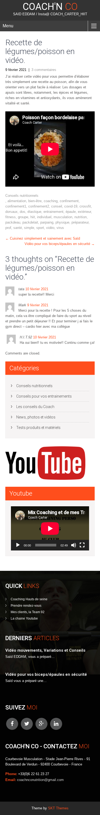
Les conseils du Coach (35, 407)
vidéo (50, 228)
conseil (56, 206)
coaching (51, 201)
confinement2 (38, 206)
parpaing (46, 222)
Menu (8, 26)
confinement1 (15, 206)
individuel (44, 217)
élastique (34, 212)
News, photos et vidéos (35, 417)
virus (60, 228)
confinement (69, 201)
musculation (63, 217)
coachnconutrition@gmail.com (40, 780)
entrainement (53, 212)
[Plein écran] (82, 545)
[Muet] (73, 545)
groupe (23, 217)
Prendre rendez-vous (26, 606)
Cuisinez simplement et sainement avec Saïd (42, 238)
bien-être (35, 201)
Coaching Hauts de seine (29, 599)
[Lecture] (18, 545)
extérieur (84, 212)
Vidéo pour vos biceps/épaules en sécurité (60, 244)
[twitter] (27, 724)
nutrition (80, 217)
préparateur (80, 222)
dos (22, 212)
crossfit (85, 206)
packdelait (30, 222)
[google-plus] (41, 724)
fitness (10, 217)
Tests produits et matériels (38, 427)
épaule (71, 212)
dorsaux (11, 212)
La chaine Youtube (24, 618)
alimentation (16, 201)
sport (40, 228)
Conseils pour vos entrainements (44, 396)
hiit (32, 217)
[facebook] (12, 724)
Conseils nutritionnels (21, 196)
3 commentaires (43, 70)
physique (62, 222)
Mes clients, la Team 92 (28, 612)
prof (8, 228)
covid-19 (70, 206)
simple (29, 228)
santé (17, 228)
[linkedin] (56, 724)
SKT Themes (58, 808)
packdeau (12, 222)
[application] (50, 528)
